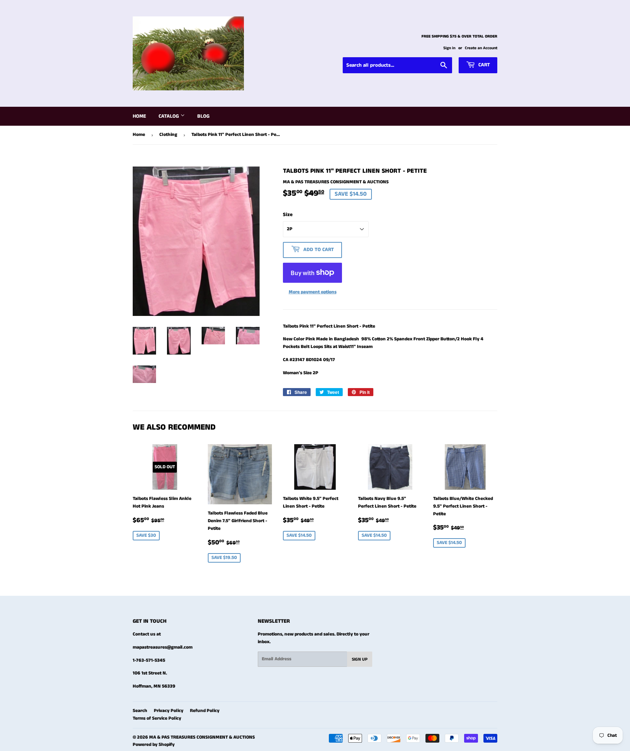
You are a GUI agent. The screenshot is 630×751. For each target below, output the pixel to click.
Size (288, 214)
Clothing (168, 134)
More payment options (313, 292)
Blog (203, 116)
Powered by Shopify (154, 744)
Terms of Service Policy (157, 718)
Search (140, 710)
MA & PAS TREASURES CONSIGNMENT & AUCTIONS (202, 737)
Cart (483, 65)
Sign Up (360, 659)
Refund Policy (204, 710)
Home (139, 116)
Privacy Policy (168, 710)
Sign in (449, 48)
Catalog (169, 116)
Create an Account (481, 48)
